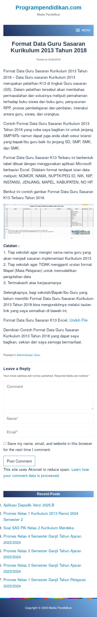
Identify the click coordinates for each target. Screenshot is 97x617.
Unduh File (78, 320)
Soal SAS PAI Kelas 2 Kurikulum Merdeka (38, 527)
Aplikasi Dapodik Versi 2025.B (28, 505)
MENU (86, 30)
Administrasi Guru (28, 355)
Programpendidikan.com (48, 7)
